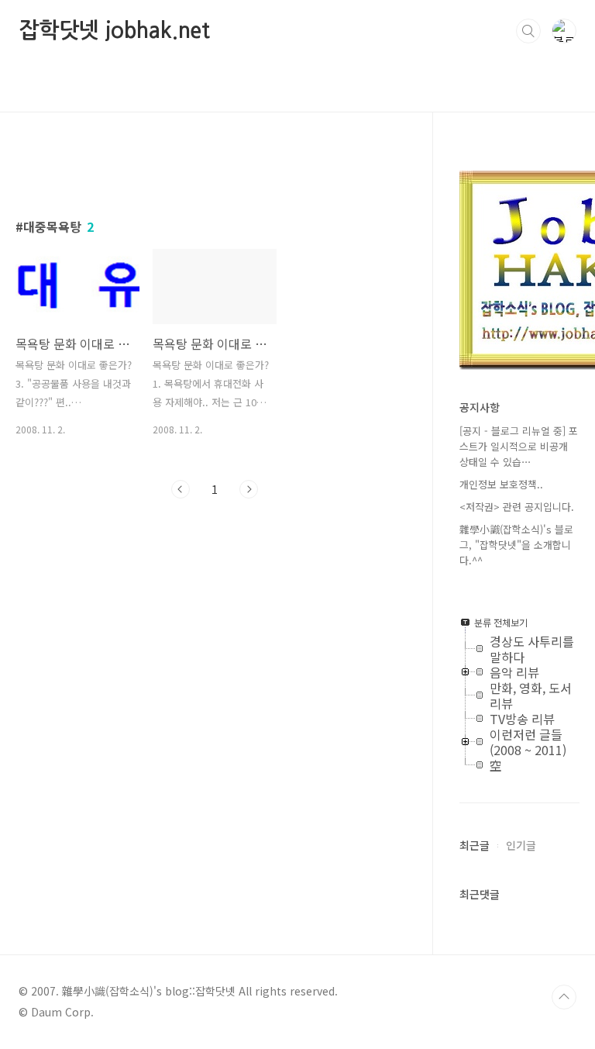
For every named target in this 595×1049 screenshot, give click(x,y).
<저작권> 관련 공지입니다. (516, 506)
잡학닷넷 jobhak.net (114, 30)
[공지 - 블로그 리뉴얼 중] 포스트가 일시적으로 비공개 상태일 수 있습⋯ (518, 446)
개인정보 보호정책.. (501, 484)
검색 (528, 31)
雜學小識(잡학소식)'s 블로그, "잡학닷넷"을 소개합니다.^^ (516, 545)
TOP (564, 997)
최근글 (474, 845)
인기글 (521, 845)
